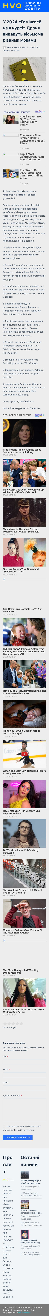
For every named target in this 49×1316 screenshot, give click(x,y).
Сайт (5, 1082)
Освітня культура (11, 50)
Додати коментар (12, 1095)
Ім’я (5, 1056)
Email (6, 1069)
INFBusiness (24, 1312)
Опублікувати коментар (18, 1137)
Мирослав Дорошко (30, 1187)
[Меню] (45, 6)
